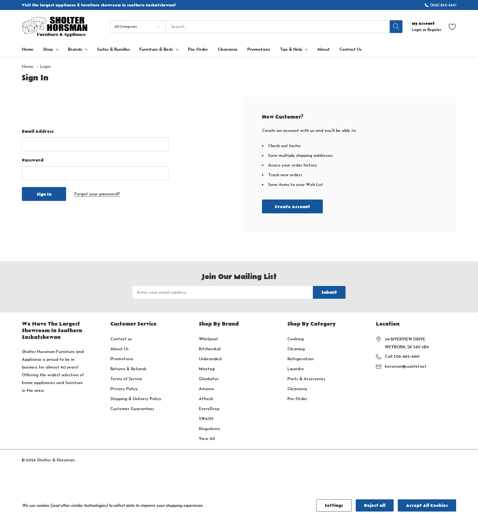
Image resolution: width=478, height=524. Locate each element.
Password (32, 160)
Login (417, 29)
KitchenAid (209, 348)
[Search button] (396, 26)
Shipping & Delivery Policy (135, 398)
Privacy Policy (124, 388)
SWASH (206, 418)
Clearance (297, 388)
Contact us (121, 338)
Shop (48, 49)
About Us (119, 348)
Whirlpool (208, 338)
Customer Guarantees (132, 408)
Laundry (295, 368)
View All (207, 438)
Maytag (207, 368)
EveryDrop (209, 408)
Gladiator (209, 378)
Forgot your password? (97, 193)
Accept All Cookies (427, 505)
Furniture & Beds (156, 49)
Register (434, 29)
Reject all (374, 505)
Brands (75, 49)
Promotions (121, 358)
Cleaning (296, 348)
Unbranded (210, 358)
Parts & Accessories (306, 378)
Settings (334, 505)
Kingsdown (209, 428)
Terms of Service (126, 378)
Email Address (38, 131)
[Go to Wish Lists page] (452, 26)
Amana (206, 388)
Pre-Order (297, 398)
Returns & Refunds (128, 368)
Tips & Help (291, 49)
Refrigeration (300, 358)
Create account (292, 206)
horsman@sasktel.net (406, 366)
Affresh (206, 398)
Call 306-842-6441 (402, 356)
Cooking (295, 338)
